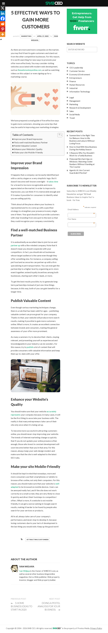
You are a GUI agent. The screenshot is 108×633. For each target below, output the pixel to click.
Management (74, 101)
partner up (15, 245)
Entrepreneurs (75, 78)
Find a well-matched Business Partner (31, 142)
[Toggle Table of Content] (58, 135)
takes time (53, 181)
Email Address (81, 210)
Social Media (74, 114)
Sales (71, 111)
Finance (72, 81)
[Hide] (1, 39)
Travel (72, 118)
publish (30, 347)
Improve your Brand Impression (28, 139)
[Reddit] (2, 23)
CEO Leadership (76, 68)
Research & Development (80, 108)
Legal (71, 97)
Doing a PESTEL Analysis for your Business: (49, 606)
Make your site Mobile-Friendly (28, 152)
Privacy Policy (96, 628)
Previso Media (83, 628)
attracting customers (37, 540)
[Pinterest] (2, 29)
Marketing (26, 36)
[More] (2, 34)
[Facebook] (2, 18)
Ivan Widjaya (24, 571)
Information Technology (79, 92)
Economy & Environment (79, 74)
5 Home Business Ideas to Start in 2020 (21, 606)
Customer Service (77, 71)
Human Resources (77, 85)
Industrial (73, 88)
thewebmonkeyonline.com (29, 70)
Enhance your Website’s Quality (28, 149)
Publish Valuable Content (25, 145)
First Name (81, 219)
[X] (2, 8)
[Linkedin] (2, 13)
